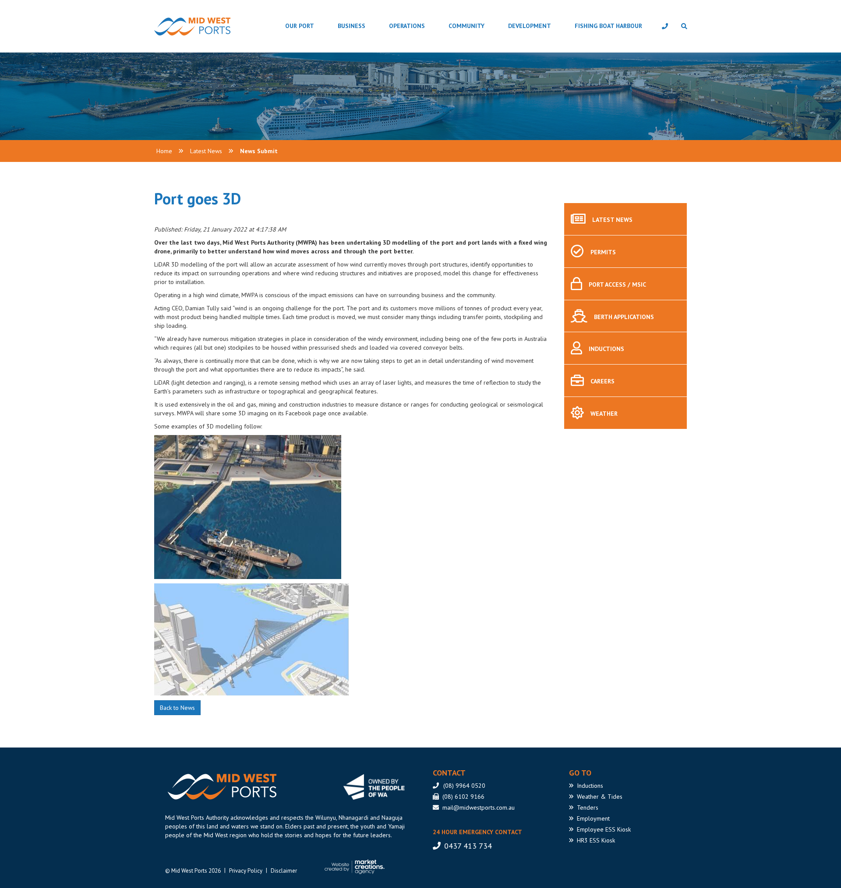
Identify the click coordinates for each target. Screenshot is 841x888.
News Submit (259, 151)
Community (466, 26)
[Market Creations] (357, 867)
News (612, 220)
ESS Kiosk (604, 829)
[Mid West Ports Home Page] (170, 26)
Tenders (587, 807)
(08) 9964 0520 (464, 786)
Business (351, 26)
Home (164, 151)
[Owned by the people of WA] (377, 787)
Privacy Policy (245, 870)
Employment (593, 818)
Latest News (206, 151)
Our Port (299, 26)
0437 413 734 (468, 846)
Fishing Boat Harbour (608, 26)
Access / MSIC (617, 284)
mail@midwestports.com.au (478, 807)
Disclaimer (284, 870)
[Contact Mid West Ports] (665, 26)
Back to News (177, 708)
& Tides (599, 796)
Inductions (606, 349)
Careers (602, 381)
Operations (407, 26)
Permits (603, 252)
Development (529, 26)
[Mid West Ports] (220, 787)
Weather (604, 414)
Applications (624, 317)
